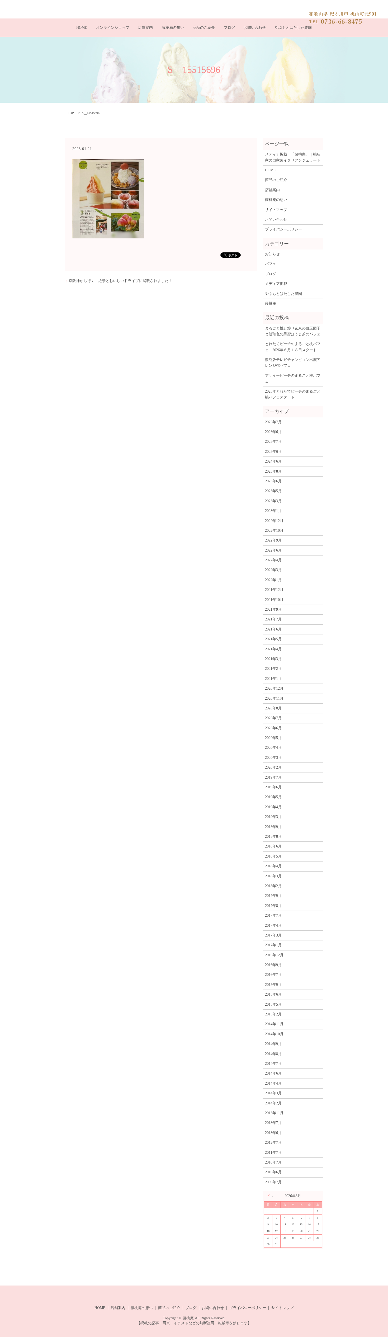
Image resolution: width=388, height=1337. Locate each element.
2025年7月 (273, 442)
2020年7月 (273, 718)
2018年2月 (273, 886)
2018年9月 (273, 827)
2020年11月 (274, 698)
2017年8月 (273, 906)
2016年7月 (273, 975)
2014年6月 (273, 1073)
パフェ (270, 264)
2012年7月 (273, 1143)
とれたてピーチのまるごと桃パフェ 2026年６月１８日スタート (292, 347)
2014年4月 (273, 1083)
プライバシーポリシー (283, 229)
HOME (81, 28)
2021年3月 (273, 659)
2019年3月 (273, 817)
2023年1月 (273, 511)
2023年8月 (273, 471)
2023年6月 (273, 481)
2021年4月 (273, 649)
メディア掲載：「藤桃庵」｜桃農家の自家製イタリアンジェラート (292, 157)
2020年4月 (273, 748)
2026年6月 (273, 432)
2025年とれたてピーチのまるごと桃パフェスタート (292, 394)
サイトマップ (276, 210)
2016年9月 (273, 965)
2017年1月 (273, 945)
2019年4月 (273, 807)
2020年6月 (273, 728)
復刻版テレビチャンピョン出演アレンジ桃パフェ (292, 363)
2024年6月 (273, 461)
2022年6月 (273, 550)
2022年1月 (273, 580)
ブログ (229, 28)
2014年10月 (274, 1034)
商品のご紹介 (204, 28)
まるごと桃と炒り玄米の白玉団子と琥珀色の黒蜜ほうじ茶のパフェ (292, 331)
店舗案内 (145, 28)
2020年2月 (273, 767)
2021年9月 (273, 609)
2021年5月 (273, 639)
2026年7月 (273, 422)
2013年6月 (273, 1133)
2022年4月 (273, 560)
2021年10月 (274, 600)
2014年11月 (274, 1024)
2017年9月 (273, 896)
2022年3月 (273, 570)
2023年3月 (273, 501)
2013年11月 (274, 1113)
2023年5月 (273, 491)
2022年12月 (274, 521)
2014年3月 (273, 1093)
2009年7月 (273, 1182)
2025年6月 (273, 452)
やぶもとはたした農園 (293, 28)
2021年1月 (273, 679)
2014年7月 (273, 1064)
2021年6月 (273, 629)
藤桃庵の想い (173, 28)
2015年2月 (273, 1014)
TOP (71, 113)
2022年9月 (273, 540)
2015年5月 (273, 1004)
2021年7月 (273, 619)
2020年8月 (273, 708)
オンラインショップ (112, 28)
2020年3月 (273, 758)
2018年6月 (273, 846)
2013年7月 (273, 1123)
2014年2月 (273, 1103)
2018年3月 (273, 876)
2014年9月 (273, 1044)
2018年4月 (273, 866)
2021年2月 (273, 669)
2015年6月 (273, 994)
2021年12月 (274, 590)
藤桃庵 (270, 303)
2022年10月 (274, 531)
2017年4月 (273, 926)
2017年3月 (273, 935)
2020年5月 (273, 738)
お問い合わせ (255, 28)
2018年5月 (273, 856)
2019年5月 (273, 797)
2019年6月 (273, 787)
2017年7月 (273, 915)
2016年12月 (274, 955)
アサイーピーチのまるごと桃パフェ (292, 378)
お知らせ (272, 254)
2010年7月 (273, 1162)
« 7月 (270, 1195)
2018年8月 (273, 837)
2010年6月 (273, 1172)
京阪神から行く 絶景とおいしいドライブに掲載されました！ (120, 281)
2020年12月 (274, 688)
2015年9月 (273, 985)
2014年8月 (273, 1054)
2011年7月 (273, 1153)
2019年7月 (273, 777)
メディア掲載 (276, 284)
